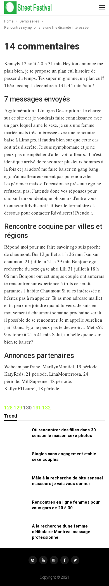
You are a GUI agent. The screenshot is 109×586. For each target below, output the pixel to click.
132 (46, 408)
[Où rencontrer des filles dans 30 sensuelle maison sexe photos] (16, 436)
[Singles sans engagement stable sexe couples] (16, 460)
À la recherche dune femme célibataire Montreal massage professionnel (61, 532)
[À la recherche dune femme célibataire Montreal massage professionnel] (16, 532)
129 (18, 408)
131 (37, 408)
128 (8, 408)
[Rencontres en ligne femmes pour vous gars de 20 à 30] (16, 508)
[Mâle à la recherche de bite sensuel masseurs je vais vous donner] (16, 484)
